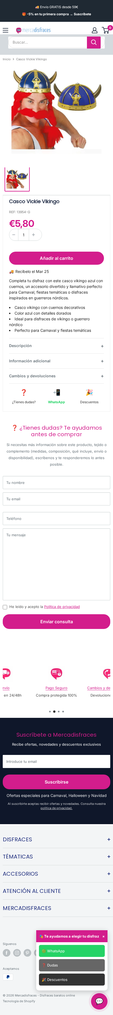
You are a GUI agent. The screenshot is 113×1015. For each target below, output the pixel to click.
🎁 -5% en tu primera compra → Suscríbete (56, 14)
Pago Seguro (56, 688)
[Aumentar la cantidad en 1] (33, 235)
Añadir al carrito (56, 258)
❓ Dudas (50, 965)
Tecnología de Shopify (19, 1001)
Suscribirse (56, 782)
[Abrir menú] (5, 30)
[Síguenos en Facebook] (6, 953)
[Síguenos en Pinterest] (27, 953)
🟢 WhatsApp (53, 951)
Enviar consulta (56, 621)
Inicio (7, 59)
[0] (105, 30)
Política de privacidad (62, 606)
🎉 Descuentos (54, 979)
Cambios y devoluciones (32, 376)
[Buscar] (94, 43)
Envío (5, 688)
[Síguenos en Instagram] (17, 953)
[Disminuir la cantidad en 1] (13, 235)
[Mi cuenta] (94, 30)
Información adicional (29, 361)
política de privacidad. (56, 808)
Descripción (20, 345)
